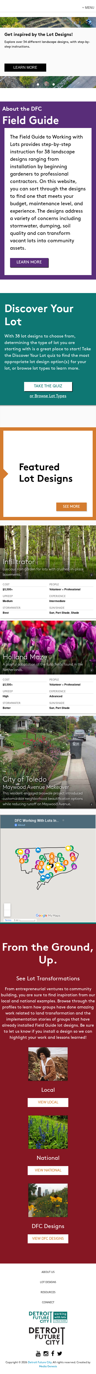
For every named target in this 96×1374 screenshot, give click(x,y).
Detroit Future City (39, 1362)
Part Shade (63, 613)
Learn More (25, 67)
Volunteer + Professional (64, 589)
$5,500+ (8, 589)
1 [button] (38, 83)
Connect (48, 1302)
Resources (48, 1292)
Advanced (55, 696)
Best (6, 613)
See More (71, 507)
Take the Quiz (48, 386)
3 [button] (53, 83)
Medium (8, 601)
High (5, 696)
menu (89, 7)
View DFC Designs (48, 1239)
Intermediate (57, 601)
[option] (48, 44)
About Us (48, 1272)
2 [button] (45, 83)
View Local (48, 1102)
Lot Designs (48, 1282)
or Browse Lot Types (48, 396)
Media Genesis (48, 1366)
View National (48, 1170)
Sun (51, 613)
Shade (75, 613)
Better (7, 708)
